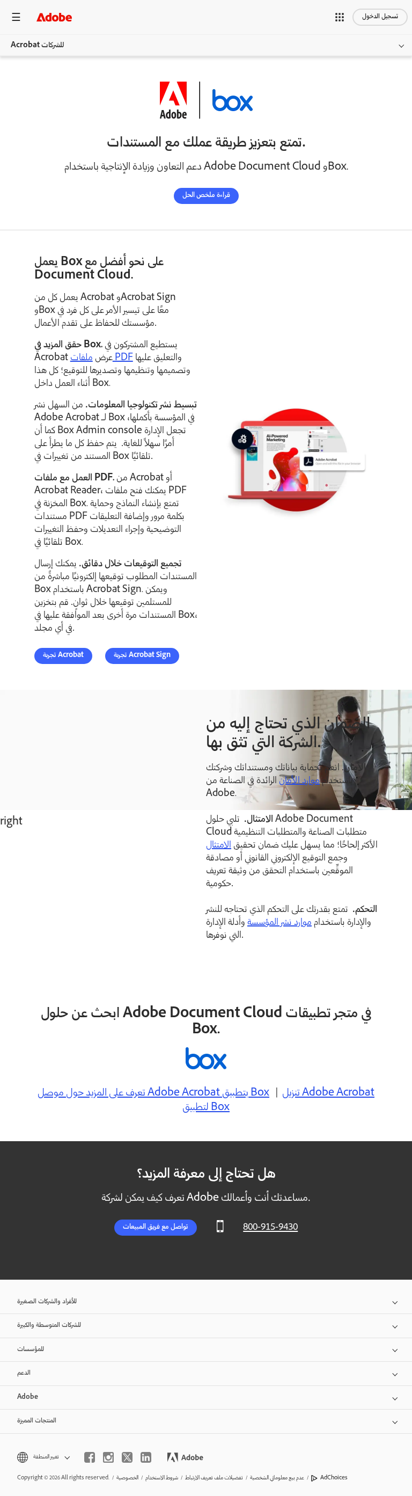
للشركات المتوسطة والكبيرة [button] (49, 1325)
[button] (339, 17)
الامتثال (218, 845)
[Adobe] (54, 17)
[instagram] (108, 1457)
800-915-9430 (270, 1228)
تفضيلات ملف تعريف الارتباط (214, 1478)
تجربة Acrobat (63, 655)
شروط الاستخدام (161, 1478)
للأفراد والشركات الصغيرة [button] (47, 1302)
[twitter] (127, 1457)
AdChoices (334, 1478)
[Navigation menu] (16, 17)
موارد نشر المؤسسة (279, 922)
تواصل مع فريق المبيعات (155, 1227)
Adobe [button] (27, 1397)
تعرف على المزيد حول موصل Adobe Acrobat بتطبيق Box (153, 1093)
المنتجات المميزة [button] (36, 1421)
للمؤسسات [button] (30, 1350)
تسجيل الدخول (380, 17)
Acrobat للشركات (37, 46)
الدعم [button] (24, 1373)
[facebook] (89, 1457)
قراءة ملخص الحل (206, 195)
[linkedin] (146, 1457)
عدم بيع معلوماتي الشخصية (277, 1478)
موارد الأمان (299, 781)
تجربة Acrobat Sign (142, 655)
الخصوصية (127, 1478)
